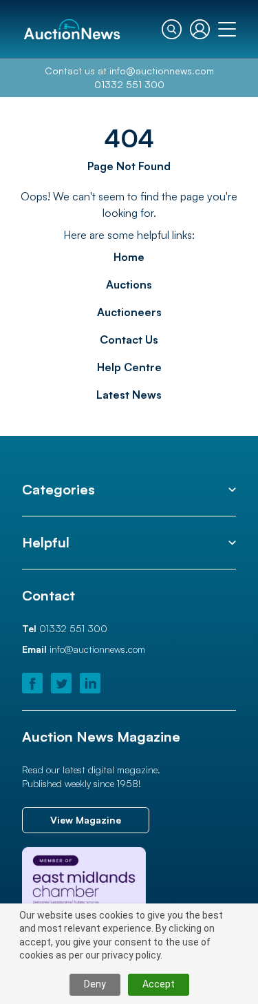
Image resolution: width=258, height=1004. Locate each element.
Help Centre (129, 367)
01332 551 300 (129, 84)
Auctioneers (129, 312)
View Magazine (85, 820)
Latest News (129, 394)
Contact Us (129, 339)
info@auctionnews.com (161, 70)
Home (129, 257)
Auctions (129, 284)
